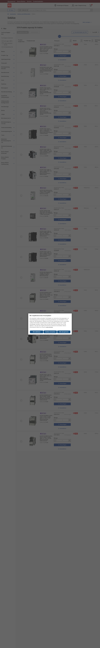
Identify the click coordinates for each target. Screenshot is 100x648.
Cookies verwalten (50, 332)
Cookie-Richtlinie (49, 327)
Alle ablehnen (36, 332)
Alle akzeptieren (63, 332)
